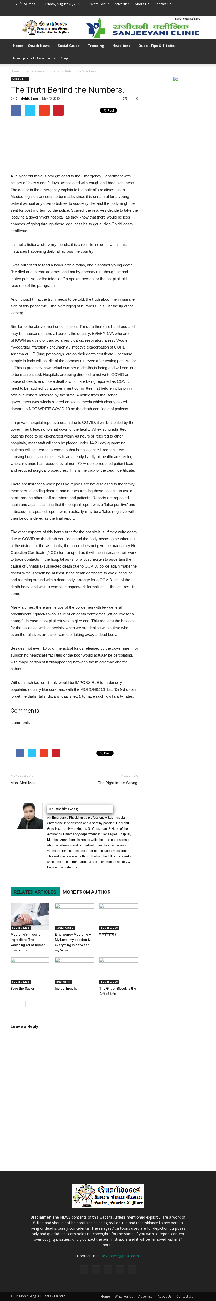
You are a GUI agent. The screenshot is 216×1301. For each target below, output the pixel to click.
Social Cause (69, 45)
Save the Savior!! (24, 988)
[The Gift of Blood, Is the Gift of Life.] (118, 970)
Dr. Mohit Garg (26, 98)
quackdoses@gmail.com (118, 1255)
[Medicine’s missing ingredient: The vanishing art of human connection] (30, 916)
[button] (199, 52)
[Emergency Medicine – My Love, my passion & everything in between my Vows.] (74, 916)
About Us (142, 4)
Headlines (121, 45)
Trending (96, 45)
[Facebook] (175, 12)
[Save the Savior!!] (30, 970)
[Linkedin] (184, 12)
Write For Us (100, 4)
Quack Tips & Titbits (156, 45)
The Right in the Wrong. (118, 783)
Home (18, 45)
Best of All (63, 982)
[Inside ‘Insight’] (74, 970)
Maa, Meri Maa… (24, 783)
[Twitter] (193, 12)
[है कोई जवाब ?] (118, 916)
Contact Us (162, 4)
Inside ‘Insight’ (66, 988)
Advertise (122, 4)
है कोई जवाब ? (107, 934)
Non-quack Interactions (34, 58)
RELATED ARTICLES (35, 892)
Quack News (39, 45)
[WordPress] (201, 12)
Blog (64, 58)
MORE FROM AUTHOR (86, 892)
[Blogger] (167, 12)
